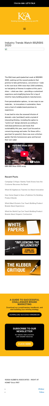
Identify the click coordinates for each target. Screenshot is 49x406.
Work (28, 367)
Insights (34, 367)
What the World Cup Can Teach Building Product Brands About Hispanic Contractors (23, 212)
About (14, 367)
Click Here (24, 344)
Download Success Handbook (25, 315)
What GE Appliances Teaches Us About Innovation (24, 190)
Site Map (33, 370)
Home (8, 367)
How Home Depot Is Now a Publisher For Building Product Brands (24, 196)
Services (21, 367)
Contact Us (24, 370)
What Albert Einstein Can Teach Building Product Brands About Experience (24, 204)
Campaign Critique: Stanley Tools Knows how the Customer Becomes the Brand (24, 183)
